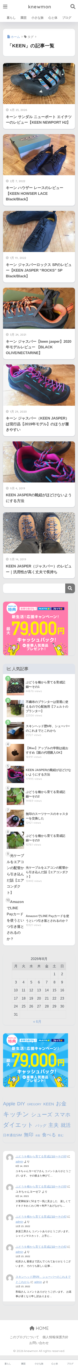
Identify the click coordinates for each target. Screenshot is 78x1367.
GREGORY (34, 1104)
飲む (61, 1135)
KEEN (48, 1104)
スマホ (62, 1114)
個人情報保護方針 (55, 1337)
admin (19, 1161)
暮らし (11, 17)
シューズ (41, 1114)
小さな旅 (37, 17)
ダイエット (18, 1125)
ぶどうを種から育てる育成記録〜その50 (41, 1156)
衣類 (37, 1135)
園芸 (24, 17)
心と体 (52, 17)
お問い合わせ (39, 1343)
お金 (61, 1103)
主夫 (53, 1125)
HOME (41, 1328)
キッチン (16, 1114)
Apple (9, 1103)
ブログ (66, 17)
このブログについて (24, 1337)
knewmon (39, 6)
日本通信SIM (12, 1135)
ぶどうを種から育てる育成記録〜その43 (41, 1216)
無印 (28, 1134)
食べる (49, 1134)
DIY (21, 1103)
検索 (70, 588)
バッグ (40, 1125)
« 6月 (37, 1021)
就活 (66, 1125)
